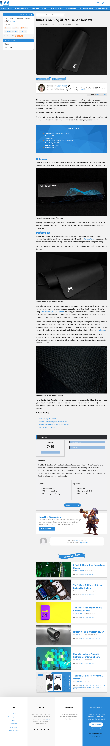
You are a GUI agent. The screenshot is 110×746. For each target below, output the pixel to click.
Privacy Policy (13, 727)
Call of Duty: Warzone (94, 685)
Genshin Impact (72, 8)
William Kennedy (79, 681)
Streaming (98, 638)
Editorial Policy (13, 723)
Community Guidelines (13, 717)
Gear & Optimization (79, 687)
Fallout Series (59, 8)
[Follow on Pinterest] (48, 729)
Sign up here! (84, 543)
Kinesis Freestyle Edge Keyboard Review (53, 422)
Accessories (55, 15)
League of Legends (87, 8)
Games (103, 685)
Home (39, 15)
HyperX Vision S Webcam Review (88, 632)
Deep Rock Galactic (22, 8)
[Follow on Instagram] (41, 729)
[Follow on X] (34, 729)
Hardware (46, 15)
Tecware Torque (89, 239)
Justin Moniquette (80, 571)
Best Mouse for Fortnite (47, 427)
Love (8, 28)
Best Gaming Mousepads (47, 419)
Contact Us (13, 720)
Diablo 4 (46, 8)
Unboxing (6, 44)
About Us (14, 713)
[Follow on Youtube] (44, 729)
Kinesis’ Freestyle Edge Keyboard (52, 312)
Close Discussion (46, 528)
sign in (76, 540)
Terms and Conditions (13, 730)
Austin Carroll (11, 21)
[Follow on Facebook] (37, 729)
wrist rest (102, 330)
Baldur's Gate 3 (7, 8)
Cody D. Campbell (80, 591)
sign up (48, 719)
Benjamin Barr (101, 95)
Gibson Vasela (79, 613)
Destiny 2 (36, 8)
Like (16, 28)
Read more (83, 90)
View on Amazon (72, 505)
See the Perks (96, 724)
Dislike (25, 28)
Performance (8, 47)
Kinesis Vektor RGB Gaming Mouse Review (54, 424)
